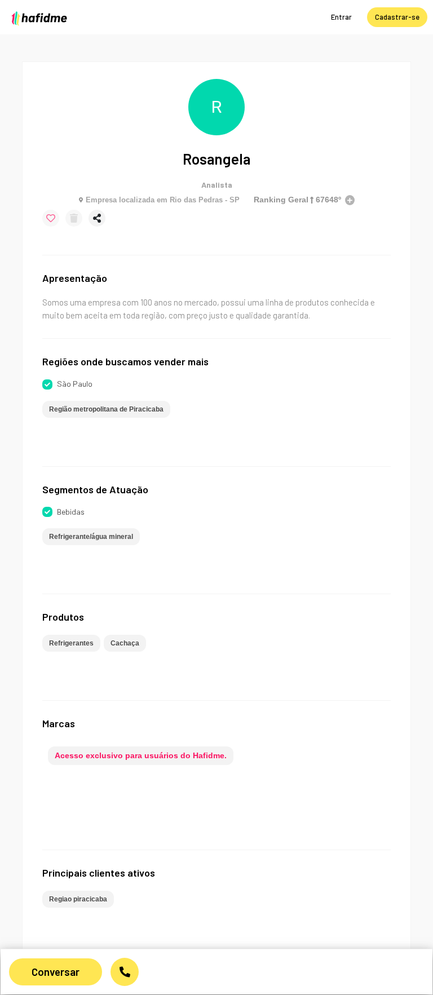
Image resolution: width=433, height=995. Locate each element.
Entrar (341, 16)
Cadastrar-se (397, 16)
